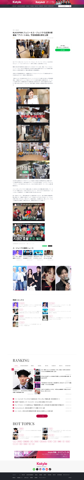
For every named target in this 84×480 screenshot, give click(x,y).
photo (45, 6)
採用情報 (36, 477)
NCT (29, 443)
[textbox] (64, 6)
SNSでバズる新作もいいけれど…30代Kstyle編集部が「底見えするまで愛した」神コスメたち (56, 390)
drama (32, 6)
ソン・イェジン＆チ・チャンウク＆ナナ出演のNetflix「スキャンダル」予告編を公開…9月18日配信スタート (37, 399)
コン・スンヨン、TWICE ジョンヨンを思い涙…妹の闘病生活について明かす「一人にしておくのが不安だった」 (48, 257)
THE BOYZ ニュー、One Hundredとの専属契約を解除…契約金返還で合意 (22, 391)
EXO (33, 443)
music (27, 6)
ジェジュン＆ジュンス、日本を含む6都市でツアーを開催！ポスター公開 (30, 408)
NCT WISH (49, 441)
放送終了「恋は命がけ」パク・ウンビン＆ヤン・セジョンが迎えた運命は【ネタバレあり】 (34, 402)
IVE (63, 441)
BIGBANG (25, 443)
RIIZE (32, 441)
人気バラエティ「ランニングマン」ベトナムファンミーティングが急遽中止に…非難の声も (38, 257)
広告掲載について (20, 477)
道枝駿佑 (59, 441)
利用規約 (31, 477)
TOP (13, 30)
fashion (41, 6)
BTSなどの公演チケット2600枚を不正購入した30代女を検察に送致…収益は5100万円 (56, 377)
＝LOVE (55, 441)
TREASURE (36, 441)
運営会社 (14, 477)
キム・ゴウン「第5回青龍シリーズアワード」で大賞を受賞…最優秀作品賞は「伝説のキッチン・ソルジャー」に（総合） (17, 257)
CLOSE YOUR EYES (43, 441)
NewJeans (67, 441)
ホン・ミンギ (15, 443)
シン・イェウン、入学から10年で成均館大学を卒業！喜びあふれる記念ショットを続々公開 (34, 411)
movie (36, 6)
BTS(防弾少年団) (26, 441)
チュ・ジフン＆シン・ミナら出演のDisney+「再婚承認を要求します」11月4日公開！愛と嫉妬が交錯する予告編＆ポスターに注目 (40, 405)
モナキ (14, 441)
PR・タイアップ (66, 474)
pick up (14, 6)
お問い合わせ (26, 477)
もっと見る (42, 416)
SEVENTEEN (19, 441)
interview (51, 6)
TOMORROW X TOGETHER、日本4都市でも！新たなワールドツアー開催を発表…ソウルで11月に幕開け (56, 383)
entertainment (21, 6)
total (16, 365)
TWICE (21, 443)
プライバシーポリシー (42, 477)
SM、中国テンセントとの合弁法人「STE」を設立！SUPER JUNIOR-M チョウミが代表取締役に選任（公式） (55, 370)
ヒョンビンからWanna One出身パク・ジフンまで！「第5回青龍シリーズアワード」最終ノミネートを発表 (27, 257)
